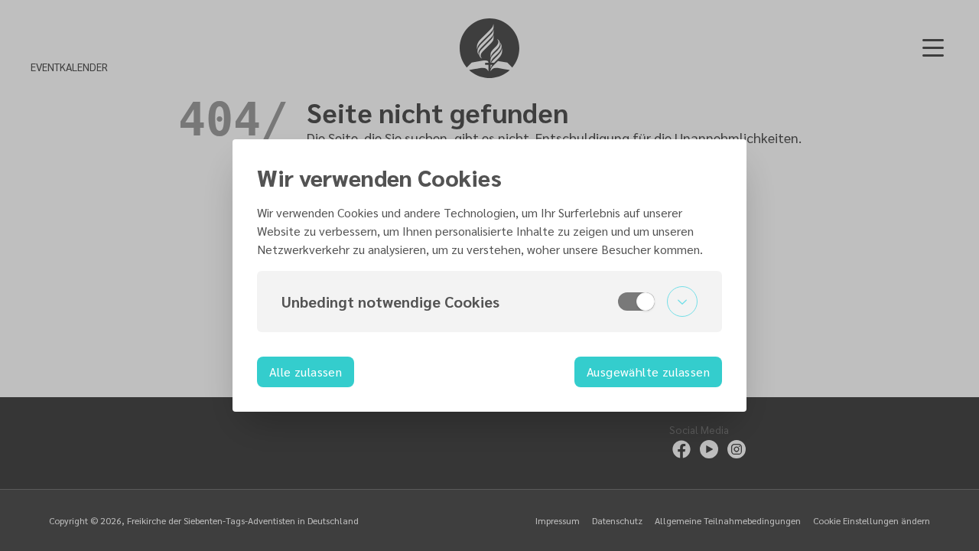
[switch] (636, 301)
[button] (489, 301)
